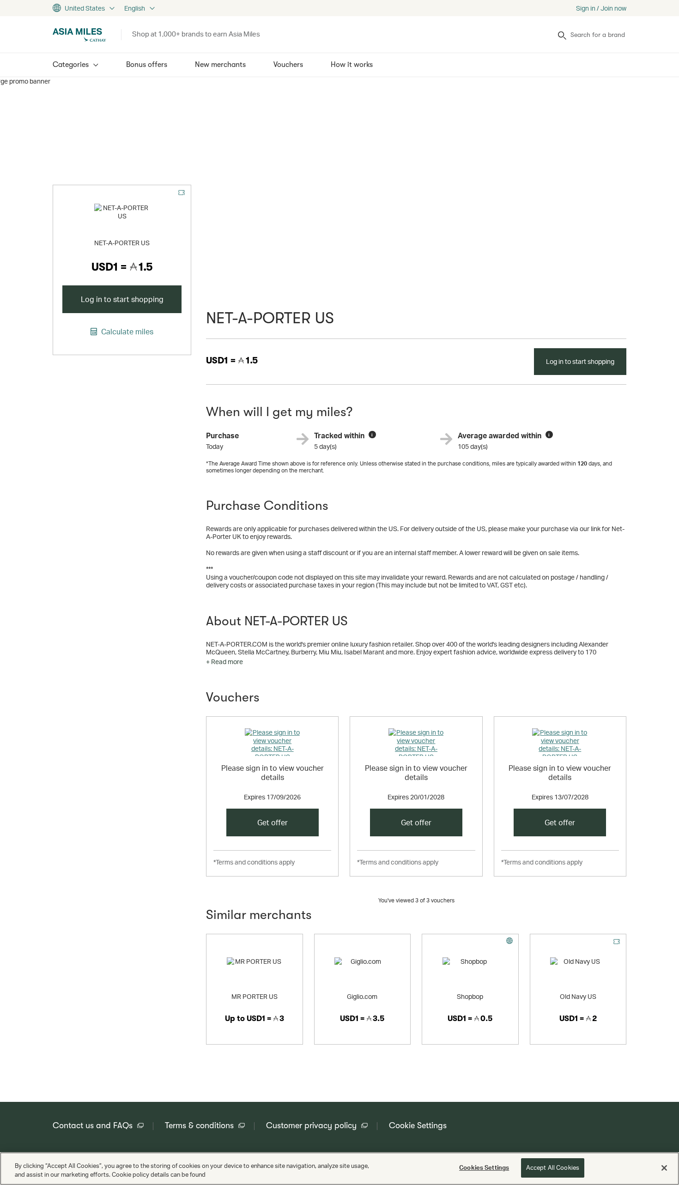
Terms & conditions (199, 1125)
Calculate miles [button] (126, 331)
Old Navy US (578, 996)
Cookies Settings (484, 1167)
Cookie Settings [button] (418, 1125)
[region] (339, 1168)
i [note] (372, 434)
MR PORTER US (254, 996)
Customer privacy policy (311, 1125)
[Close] (664, 1168)
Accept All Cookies (552, 1167)
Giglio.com (362, 996)
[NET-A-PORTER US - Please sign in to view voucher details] (272, 742)
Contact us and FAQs (93, 1125)
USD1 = (232, 360)
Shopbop (470, 996)
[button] (224, 662)
